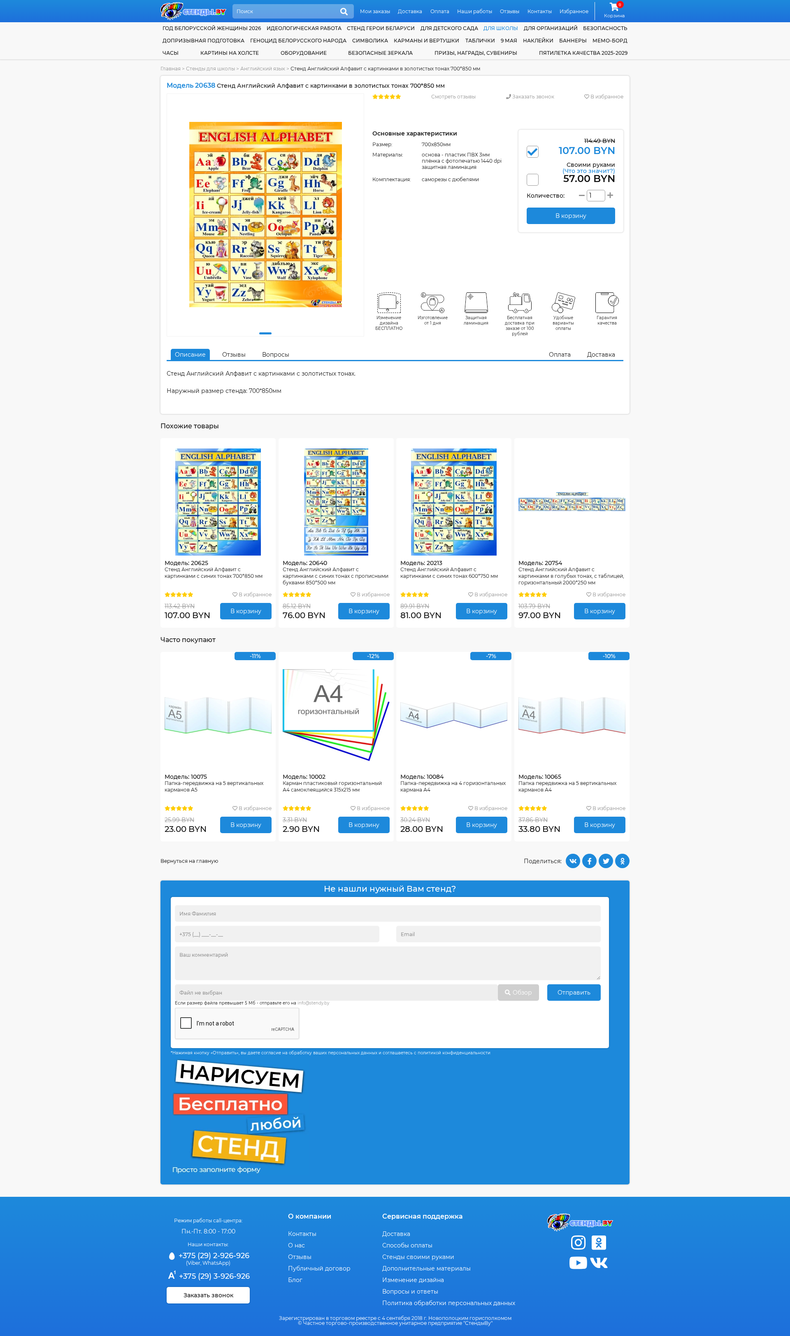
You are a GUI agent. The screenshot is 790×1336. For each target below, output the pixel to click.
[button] (265, 333)
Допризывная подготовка (203, 40)
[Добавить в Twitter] (606, 861)
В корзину (245, 611)
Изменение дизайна (413, 1280)
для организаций (551, 28)
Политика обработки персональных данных (448, 1303)
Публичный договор (319, 1268)
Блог (295, 1280)
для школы (500, 28)
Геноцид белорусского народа (298, 40)
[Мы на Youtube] (578, 1263)
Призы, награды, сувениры (475, 53)
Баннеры (573, 40)
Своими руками (588, 167)
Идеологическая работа (304, 28)
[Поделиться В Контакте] (573, 861)
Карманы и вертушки (426, 40)
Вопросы (275, 354)
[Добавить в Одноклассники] (622, 861)
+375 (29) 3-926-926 (213, 1276)
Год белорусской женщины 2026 (212, 28)
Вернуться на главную (189, 861)
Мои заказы (375, 11)
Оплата (439, 11)
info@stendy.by (313, 1003)
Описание (190, 354)
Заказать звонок (532, 96)
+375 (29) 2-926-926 (213, 1255)
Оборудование (304, 53)
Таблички (480, 40)
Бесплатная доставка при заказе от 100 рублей (519, 325)
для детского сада (449, 28)
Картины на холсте (229, 53)
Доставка (410, 11)
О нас (296, 1245)
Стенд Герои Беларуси (381, 28)
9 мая (509, 40)
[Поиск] (344, 11)
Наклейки (538, 40)
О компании (309, 1216)
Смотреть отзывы (453, 96)
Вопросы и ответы (410, 1291)
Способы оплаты (407, 1245)
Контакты (539, 11)
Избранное (574, 11)
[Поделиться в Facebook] (589, 861)
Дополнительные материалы (426, 1268)
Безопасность (605, 28)
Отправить (574, 992)
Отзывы (509, 11)
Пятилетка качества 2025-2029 (583, 53)
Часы (171, 53)
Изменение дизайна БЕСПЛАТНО (389, 323)
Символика (370, 40)
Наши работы (474, 11)
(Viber (193, 1263)
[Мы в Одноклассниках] (598, 1243)
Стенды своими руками (418, 1257)
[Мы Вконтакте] (598, 1263)
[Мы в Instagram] (578, 1243)
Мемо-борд (609, 40)
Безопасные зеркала (380, 53)
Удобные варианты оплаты (563, 323)
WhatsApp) (216, 1263)
